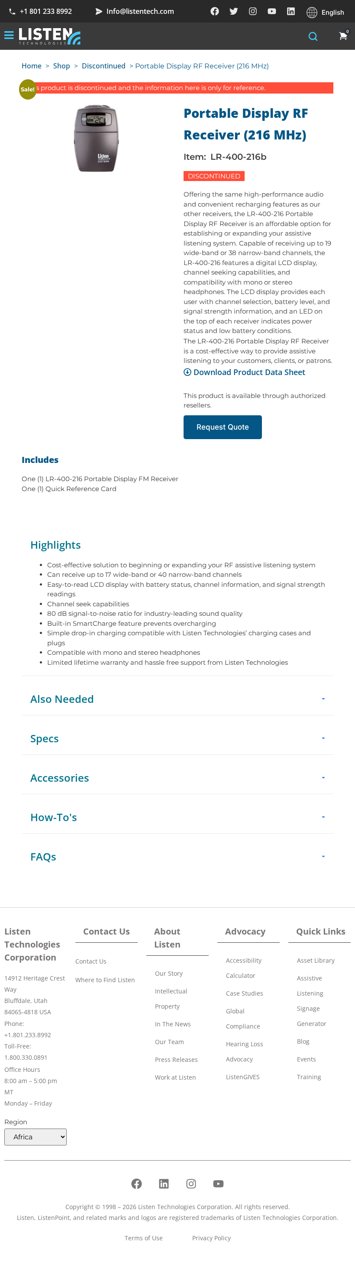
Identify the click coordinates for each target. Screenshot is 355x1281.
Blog (303, 1041)
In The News (173, 1024)
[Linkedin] (291, 11)
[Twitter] (234, 11)
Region (15, 1122)
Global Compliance (243, 1018)
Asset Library (316, 960)
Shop (61, 66)
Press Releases (176, 1059)
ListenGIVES (243, 1077)
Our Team (169, 1042)
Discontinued (104, 66)
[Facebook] (215, 11)
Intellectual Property (171, 998)
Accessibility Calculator (243, 968)
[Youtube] (272, 11)
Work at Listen (175, 1077)
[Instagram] (253, 11)
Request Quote (223, 427)
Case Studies (244, 993)
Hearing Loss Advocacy (244, 1051)
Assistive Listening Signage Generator (311, 1001)
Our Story (169, 973)
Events (306, 1059)
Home (32, 66)
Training (309, 1077)
